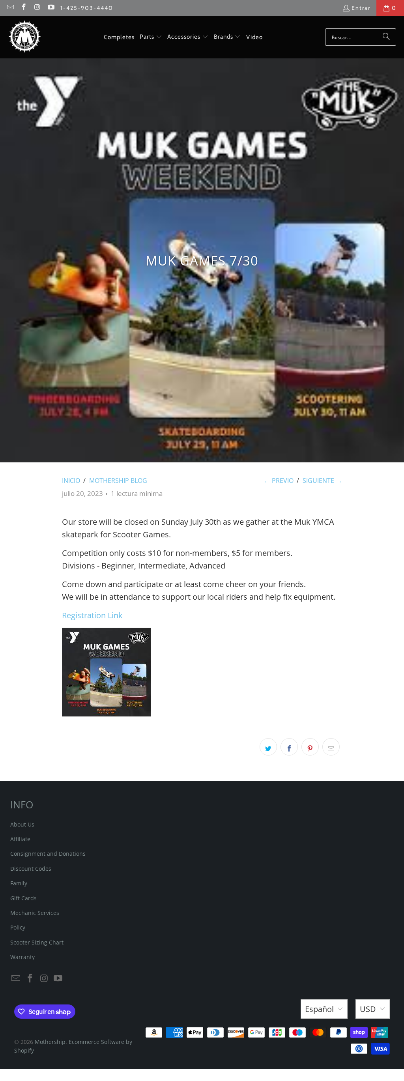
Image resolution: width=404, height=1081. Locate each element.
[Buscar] (386, 37)
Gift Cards (23, 898)
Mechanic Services (34, 912)
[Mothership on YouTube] (51, 7)
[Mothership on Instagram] (37, 7)
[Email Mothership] (10, 7)
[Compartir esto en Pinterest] (310, 747)
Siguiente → (322, 480)
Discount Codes (30, 868)
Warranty (22, 957)
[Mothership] (24, 37)
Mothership (50, 1041)
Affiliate (20, 839)
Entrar (361, 7)
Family (18, 883)
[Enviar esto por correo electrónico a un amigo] (331, 747)
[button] (151, 37)
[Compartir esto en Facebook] (289, 747)
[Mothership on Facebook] (24, 7)
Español (319, 1009)
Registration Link (92, 615)
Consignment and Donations (48, 853)
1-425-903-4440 (86, 7)
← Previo (279, 480)
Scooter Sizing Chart (37, 942)
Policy (17, 927)
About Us (22, 824)
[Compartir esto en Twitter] (268, 747)
